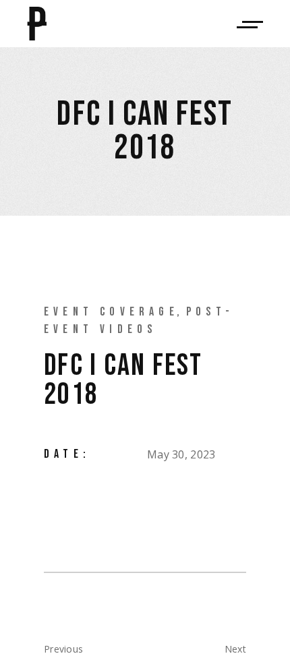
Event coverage (111, 312)
